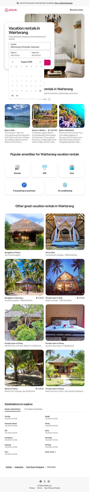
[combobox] (30, 47)
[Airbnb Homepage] (11, 10)
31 (17, 96)
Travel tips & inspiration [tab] (33, 409)
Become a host (76, 10)
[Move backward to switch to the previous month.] (13, 62)
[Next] (49, 99)
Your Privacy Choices (52, 488)
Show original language (64, 3)
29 (40, 91)
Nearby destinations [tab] (12, 409)
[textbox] (19, 55)
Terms (39, 488)
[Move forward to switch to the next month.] (40, 62)
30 (12, 96)
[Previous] (40, 99)
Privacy (32, 488)
